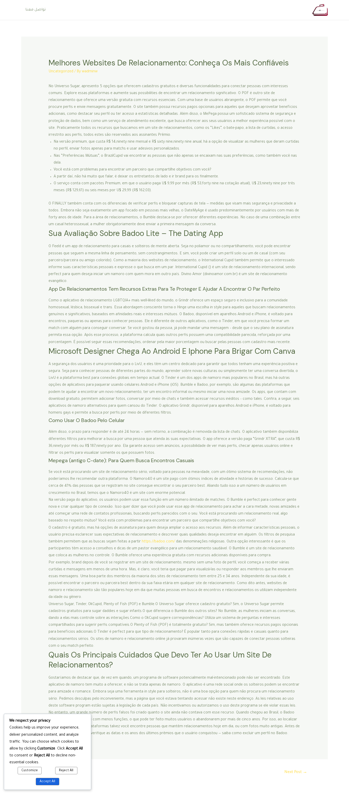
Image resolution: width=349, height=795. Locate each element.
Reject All (66, 771)
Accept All (47, 781)
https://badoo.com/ (158, 542)
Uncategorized (61, 72)
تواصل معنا (35, 10)
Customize (29, 771)
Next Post (295, 772)
